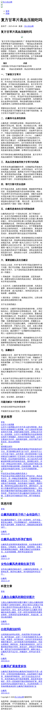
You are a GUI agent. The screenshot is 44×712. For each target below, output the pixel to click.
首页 (7, 11)
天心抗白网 (29, 26)
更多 (3, 422)
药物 (7, 14)
